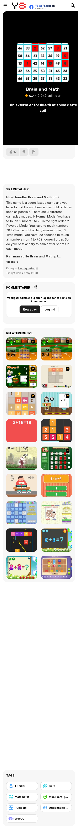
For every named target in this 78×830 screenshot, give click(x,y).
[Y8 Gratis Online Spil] (19, 6)
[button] (12, 261)
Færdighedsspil (28, 268)
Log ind (50, 309)
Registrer (30, 309)
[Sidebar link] (5, 5)
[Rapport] (33, 152)
